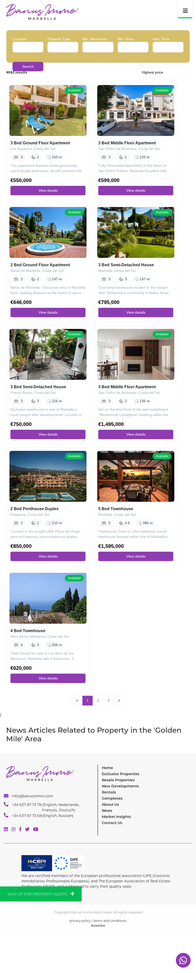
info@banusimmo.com (32, 796)
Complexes (112, 798)
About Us (110, 804)
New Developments (120, 786)
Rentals (109, 792)
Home (107, 768)
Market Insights (116, 816)
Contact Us (112, 823)
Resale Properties (118, 780)
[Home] (42, 11)
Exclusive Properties (120, 774)
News (107, 810)
